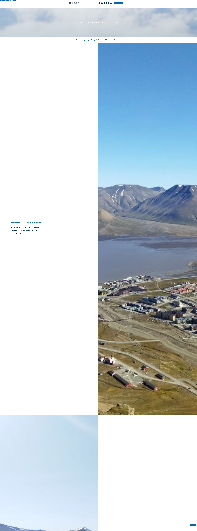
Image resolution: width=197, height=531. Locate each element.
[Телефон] (111, 3)
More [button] (126, 6)
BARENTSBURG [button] (92, 6)
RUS (127, 3)
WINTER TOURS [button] (73, 6)
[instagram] (102, 3)
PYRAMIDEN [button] (102, 6)
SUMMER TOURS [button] (83, 6)
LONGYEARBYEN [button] (110, 6)
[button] (106, 3)
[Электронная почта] (108, 3)
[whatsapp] (104, 3)
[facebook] (99, 3)
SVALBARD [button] (119, 6)
